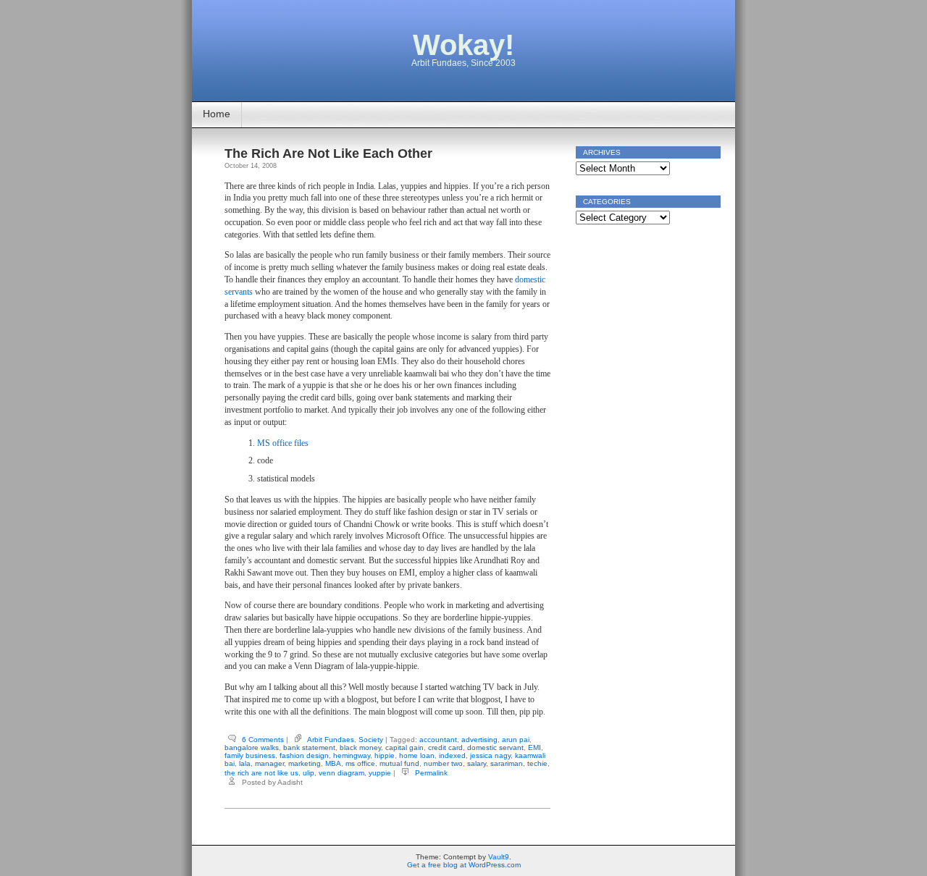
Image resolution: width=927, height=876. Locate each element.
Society (370, 740)
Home (216, 113)
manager (269, 763)
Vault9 (498, 857)
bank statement (309, 747)
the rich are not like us (261, 773)
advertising (479, 740)
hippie (384, 755)
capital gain (404, 747)
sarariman (506, 763)
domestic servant (495, 747)
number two (443, 763)
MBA (333, 763)
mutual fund (399, 763)
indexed (452, 755)
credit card (445, 747)
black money (360, 747)
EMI (534, 747)
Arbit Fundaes (330, 740)
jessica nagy (490, 755)
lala (245, 763)
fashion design (304, 755)
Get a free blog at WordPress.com (464, 865)
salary (476, 763)
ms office (360, 763)
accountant (438, 740)
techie (537, 763)
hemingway (351, 755)
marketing (304, 763)
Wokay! (463, 45)
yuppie (380, 773)
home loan (417, 755)
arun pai (515, 740)
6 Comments (263, 740)
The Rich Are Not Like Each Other (328, 153)
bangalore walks (252, 747)
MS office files (283, 443)
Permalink (431, 773)
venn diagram (341, 773)
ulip (308, 773)
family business (250, 755)
